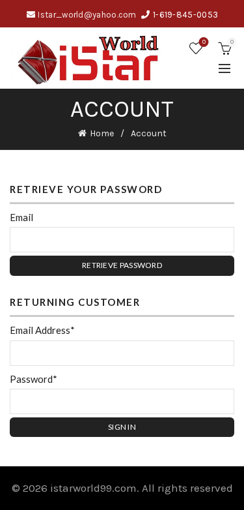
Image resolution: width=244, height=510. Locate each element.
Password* (33, 379)
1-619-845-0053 (185, 15)
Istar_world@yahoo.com (87, 15)
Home (102, 133)
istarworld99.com (93, 487)
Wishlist (204, 42)
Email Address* (42, 330)
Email (21, 217)
